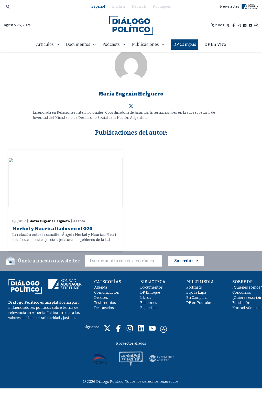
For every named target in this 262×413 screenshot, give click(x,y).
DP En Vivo (215, 44)
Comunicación (106, 292)
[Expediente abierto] (161, 358)
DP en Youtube (198, 303)
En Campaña (197, 297)
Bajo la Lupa (196, 292)
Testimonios (105, 303)
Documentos (151, 287)
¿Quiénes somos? (247, 287)
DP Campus (184, 44)
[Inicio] (131, 25)
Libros (145, 297)
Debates (101, 297)
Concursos (241, 292)
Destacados (104, 308)
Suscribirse (186, 260)
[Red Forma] (100, 358)
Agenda (100, 287)
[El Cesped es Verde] (131, 358)
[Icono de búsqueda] (8, 6)
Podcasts (194, 287)
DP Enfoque (150, 292)
